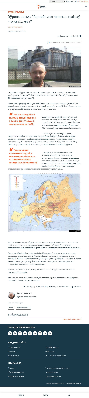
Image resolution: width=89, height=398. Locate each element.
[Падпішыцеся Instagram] (40, 333)
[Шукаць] (69, 395)
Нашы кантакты (51, 372)
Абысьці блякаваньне (16, 372)
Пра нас (11, 368)
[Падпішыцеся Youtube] (25, 333)
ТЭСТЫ (45, 395)
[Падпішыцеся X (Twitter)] (20, 333)
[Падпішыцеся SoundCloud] (35, 333)
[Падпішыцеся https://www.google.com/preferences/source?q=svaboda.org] (10, 333)
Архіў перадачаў (51, 347)
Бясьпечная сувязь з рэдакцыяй (57, 368)
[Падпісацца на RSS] (50, 333)
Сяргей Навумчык (16, 12)
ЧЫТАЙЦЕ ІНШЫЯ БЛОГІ (72, 319)
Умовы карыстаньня (53, 376)
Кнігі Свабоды (13, 356)
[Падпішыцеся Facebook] (15, 333)
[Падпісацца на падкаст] (30, 333)
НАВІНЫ (21, 395)
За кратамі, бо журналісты (55, 356)
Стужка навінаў (14, 347)
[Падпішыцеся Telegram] (45, 333)
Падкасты (11, 352)
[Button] (63, 36)
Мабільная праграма (16, 376)
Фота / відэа (50, 352)
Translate (84, 1)
